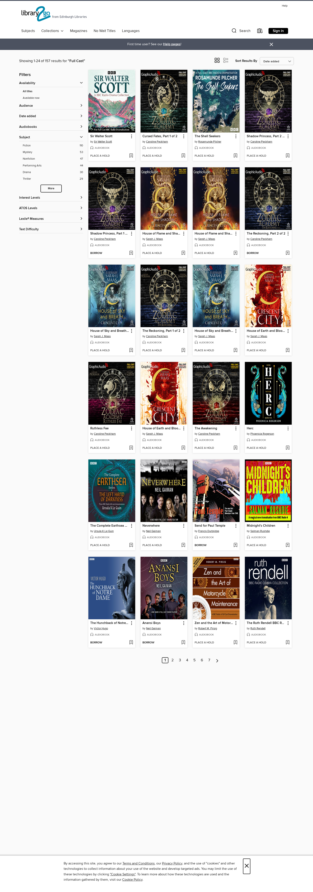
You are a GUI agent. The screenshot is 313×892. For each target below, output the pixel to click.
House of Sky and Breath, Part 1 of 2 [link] (214, 331)
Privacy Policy (172, 863)
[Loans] (260, 32)
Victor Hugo (101, 628)
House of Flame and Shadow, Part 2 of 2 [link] (161, 234)
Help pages (172, 44)
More (51, 188)
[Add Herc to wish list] (287, 448)
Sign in (278, 31)
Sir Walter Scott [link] (101, 136)
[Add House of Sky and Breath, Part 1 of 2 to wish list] (235, 350)
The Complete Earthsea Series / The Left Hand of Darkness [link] (109, 526)
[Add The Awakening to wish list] (235, 448)
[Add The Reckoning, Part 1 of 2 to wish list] (183, 350)
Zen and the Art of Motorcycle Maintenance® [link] (214, 623)
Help (284, 5)
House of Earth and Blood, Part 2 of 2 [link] (266, 331)
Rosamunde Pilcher (209, 141)
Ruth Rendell (258, 628)
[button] (241, 32)
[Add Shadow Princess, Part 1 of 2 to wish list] (131, 253)
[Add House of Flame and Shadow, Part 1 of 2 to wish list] (235, 253)
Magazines (78, 31)
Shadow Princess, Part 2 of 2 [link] (266, 136)
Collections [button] (51, 31)
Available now (31, 98)
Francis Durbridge (208, 531)
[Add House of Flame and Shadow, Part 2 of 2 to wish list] (183, 253)
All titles (27, 91)
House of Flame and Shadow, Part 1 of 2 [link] (214, 234)
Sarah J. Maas (154, 239)
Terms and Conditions (138, 863)
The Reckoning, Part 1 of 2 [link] (161, 331)
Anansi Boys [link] (151, 623)
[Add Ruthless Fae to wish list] (131, 448)
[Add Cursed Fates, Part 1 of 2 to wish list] (183, 156)
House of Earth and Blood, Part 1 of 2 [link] (161, 428)
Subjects (28, 31)
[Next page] (217, 660)
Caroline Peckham (157, 141)
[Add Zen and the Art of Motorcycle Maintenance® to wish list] (235, 643)
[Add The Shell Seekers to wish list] (235, 156)
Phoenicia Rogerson (262, 434)
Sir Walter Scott (103, 141)
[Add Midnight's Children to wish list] (287, 545)
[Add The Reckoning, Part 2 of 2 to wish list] (287, 253)
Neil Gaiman (153, 531)
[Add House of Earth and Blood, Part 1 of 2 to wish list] (183, 448)
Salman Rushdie (260, 531)
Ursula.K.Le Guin (104, 531)
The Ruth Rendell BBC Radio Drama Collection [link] (266, 623)
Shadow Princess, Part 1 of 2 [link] (109, 234)
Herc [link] (250, 428)
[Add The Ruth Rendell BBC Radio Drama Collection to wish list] (287, 643)
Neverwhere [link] (151, 526)
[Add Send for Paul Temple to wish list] (235, 545)
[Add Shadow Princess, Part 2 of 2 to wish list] (287, 156)
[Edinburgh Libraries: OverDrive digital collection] (54, 14)
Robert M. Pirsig (207, 628)
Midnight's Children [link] (261, 526)
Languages (131, 31)
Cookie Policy (132, 879)
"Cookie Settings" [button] (122, 874)
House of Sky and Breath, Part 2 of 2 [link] (109, 331)
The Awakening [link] (206, 428)
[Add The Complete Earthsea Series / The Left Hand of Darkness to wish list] (131, 545)
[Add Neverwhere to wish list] (183, 545)
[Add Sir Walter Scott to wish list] (131, 156)
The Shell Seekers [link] (207, 136)
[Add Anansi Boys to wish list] (183, 643)
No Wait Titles (105, 31)
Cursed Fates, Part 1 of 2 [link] (159, 136)
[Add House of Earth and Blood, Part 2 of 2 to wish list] (287, 350)
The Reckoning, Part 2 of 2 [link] (266, 234)
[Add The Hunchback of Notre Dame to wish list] (131, 643)
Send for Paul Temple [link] (210, 526)
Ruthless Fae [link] (99, 428)
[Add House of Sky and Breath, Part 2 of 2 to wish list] (131, 350)
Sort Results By (246, 61)
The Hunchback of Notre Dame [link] (109, 623)
